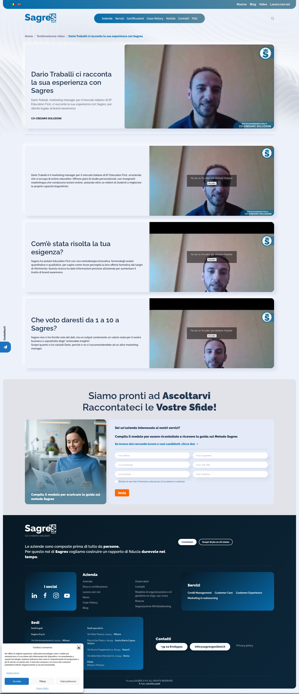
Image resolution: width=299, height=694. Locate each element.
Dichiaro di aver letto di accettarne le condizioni (151, 481)
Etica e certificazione (95, 586)
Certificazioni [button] (135, 18)
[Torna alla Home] (40, 18)
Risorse (242, 4)
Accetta (17, 681)
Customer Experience (249, 592)
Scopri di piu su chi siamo (215, 542)
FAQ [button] (194, 18)
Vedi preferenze (68, 681)
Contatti (140, 586)
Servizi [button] (119, 18)
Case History (90, 602)
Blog (253, 4)
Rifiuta (42, 681)
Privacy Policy (42, 688)
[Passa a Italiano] (13, 4)
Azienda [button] (107, 18)
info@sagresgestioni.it (210, 646)
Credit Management (200, 592)
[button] (78, 647)
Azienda (87, 581)
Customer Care (224, 592)
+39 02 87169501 (172, 646)
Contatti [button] (183, 18)
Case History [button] (155, 18)
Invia (122, 493)
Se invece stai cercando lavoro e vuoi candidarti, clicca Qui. (155, 444)
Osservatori (142, 581)
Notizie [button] (171, 18)
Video (263, 4)
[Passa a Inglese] (19, 4)
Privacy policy (244, 645)
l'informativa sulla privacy (149, 481)
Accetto (211, 183)
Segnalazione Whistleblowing (153, 606)
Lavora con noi (280, 4)
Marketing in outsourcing (203, 598)
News (86, 597)
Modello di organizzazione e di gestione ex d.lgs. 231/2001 (153, 594)
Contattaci (187, 542)
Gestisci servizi (12, 673)
